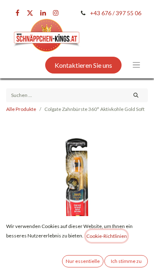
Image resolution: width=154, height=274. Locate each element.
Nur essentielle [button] (83, 261)
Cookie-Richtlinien (106, 236)
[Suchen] (136, 95)
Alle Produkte (21, 109)
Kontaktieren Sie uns (83, 65)
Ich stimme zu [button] (126, 261)
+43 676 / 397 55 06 (115, 12)
